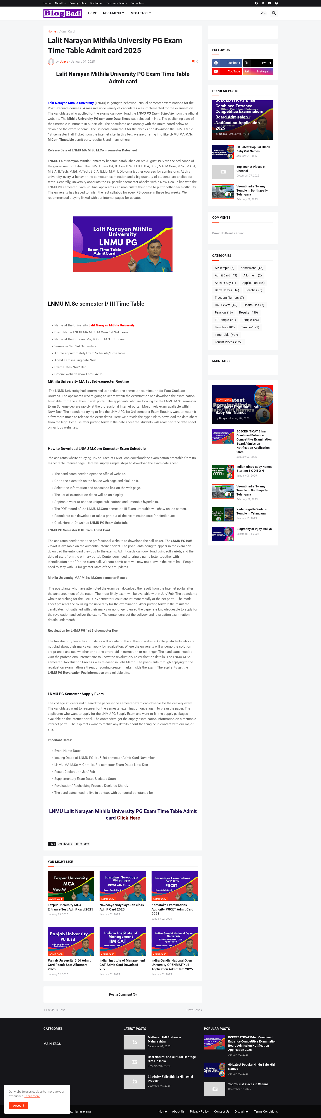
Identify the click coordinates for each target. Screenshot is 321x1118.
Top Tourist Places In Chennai (251, 169)
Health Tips (254, 305)
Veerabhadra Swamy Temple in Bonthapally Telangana (252, 190)
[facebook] (256, 3)
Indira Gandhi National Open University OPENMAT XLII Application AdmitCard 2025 (172, 965)
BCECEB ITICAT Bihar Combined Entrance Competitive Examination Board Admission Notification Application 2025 (254, 442)
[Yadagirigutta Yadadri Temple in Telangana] (223, 514)
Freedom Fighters (229, 297)
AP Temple (224, 268)
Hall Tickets (226, 305)
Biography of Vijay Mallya (254, 529)
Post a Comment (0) (123, 994)
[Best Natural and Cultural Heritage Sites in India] (134, 1062)
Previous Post (55, 1010)
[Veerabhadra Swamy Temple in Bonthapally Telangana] (223, 191)
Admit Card (67, 31)
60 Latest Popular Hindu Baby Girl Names (253, 149)
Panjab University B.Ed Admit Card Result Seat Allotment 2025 (69, 965)
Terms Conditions (266, 1111)
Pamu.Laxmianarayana (75, 1111)
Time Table (82, 843)
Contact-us (137, 3)
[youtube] (269, 3)
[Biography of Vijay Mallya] (223, 534)
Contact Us (221, 1111)
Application (253, 283)
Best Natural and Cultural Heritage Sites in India (172, 1059)
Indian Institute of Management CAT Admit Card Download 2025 (122, 965)
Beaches (253, 290)
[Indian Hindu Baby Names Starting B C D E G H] (223, 472)
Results (248, 312)
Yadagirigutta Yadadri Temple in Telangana (251, 511)
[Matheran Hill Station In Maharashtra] (134, 1042)
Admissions (252, 268)
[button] (263, 13)
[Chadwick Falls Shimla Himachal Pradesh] (134, 1082)
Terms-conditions (116, 3)
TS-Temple (225, 320)
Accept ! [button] (18, 1105)
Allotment (252, 275)
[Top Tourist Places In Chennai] (223, 172)
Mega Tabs (139, 13)
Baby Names (227, 290)
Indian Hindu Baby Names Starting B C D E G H (254, 469)
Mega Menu (112, 13)
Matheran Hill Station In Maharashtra (164, 1039)
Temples (225, 327)
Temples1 (250, 327)
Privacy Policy (77, 3)
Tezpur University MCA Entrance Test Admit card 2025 (70, 907)
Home (47, 3)
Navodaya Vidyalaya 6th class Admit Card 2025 (122, 907)
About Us (60, 3)
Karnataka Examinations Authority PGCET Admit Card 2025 (172, 909)
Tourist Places (229, 342)
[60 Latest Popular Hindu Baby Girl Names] (223, 152)
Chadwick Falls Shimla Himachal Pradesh (170, 1078)
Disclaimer (96, 3)
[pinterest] (276, 3)
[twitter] (263, 3)
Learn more (32, 1096)
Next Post (193, 1010)
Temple (250, 320)
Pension (224, 312)
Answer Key (225, 283)
